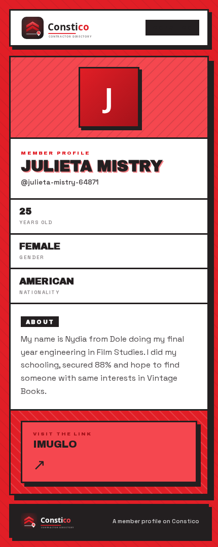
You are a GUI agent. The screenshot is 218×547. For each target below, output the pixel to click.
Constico (172, 28)
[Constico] (67, 28)
